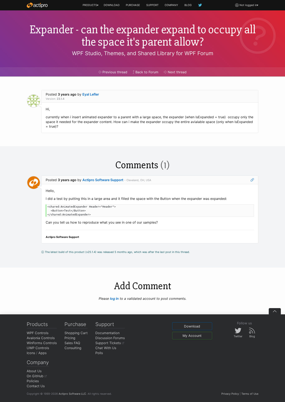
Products (37, 324)
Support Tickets (108, 343)
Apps (42, 353)
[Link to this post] (252, 180)
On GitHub (35, 376)
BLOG (188, 5)
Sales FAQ (72, 343)
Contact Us (36, 386)
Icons (31, 353)
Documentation (107, 333)
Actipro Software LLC (72, 393)
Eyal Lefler (90, 94)
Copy (248, 208)
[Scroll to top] (275, 311)
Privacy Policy (230, 393)
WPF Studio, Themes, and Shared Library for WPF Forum (142, 53)
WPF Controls (37, 333)
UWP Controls (38, 348)
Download (192, 326)
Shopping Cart (76, 333)
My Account (192, 336)
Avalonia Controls (41, 338)
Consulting (72, 348)
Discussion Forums (110, 338)
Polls (99, 353)
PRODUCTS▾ (90, 5)
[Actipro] (37, 5)
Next (177, 72)
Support (104, 324)
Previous (114, 72)
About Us (34, 371)
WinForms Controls (42, 343)
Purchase (75, 324)
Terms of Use (249, 393)
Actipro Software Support (102, 180)
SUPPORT (152, 5)
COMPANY (171, 5)
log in (114, 298)
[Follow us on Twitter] (200, 5)
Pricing (69, 338)
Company (38, 362)
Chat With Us (105, 348)
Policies (33, 381)
